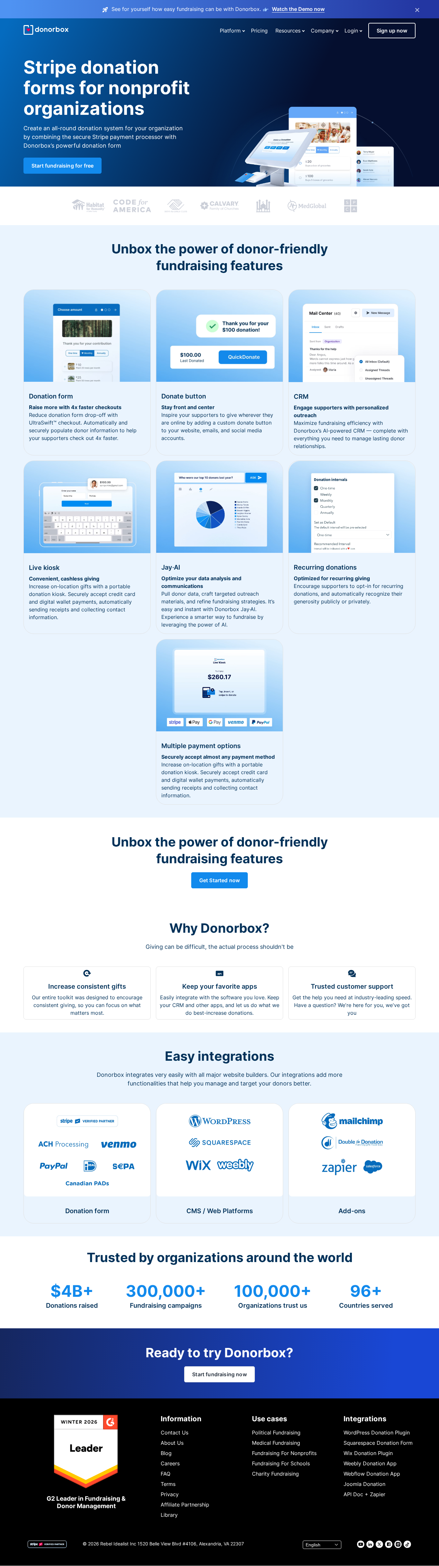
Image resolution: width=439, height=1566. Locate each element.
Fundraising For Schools (281, 1463)
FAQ (165, 1473)
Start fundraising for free (62, 165)
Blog (166, 1453)
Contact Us (174, 1432)
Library (169, 1515)
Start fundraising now (219, 1374)
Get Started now (219, 880)
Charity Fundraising (275, 1473)
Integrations (365, 1419)
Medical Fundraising (276, 1443)
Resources (287, 30)
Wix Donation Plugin (368, 1453)
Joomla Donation (364, 1484)
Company (322, 30)
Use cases (269, 1419)
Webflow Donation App (372, 1473)
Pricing (259, 30)
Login (351, 30)
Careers (170, 1463)
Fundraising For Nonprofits (284, 1453)
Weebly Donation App (370, 1463)
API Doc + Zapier (364, 1494)
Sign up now (392, 30)
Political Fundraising (276, 1432)
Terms (168, 1484)
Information (181, 1419)
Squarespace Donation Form (378, 1443)
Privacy (170, 1494)
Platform (230, 30)
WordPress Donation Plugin (377, 1432)
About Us (172, 1443)
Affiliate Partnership (185, 1504)
